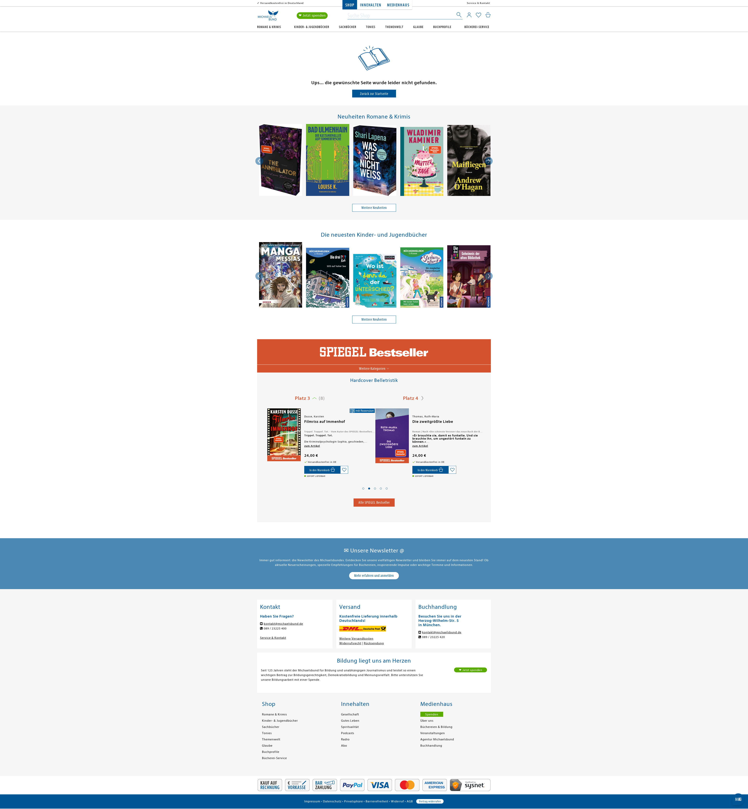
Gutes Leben (350, 720)
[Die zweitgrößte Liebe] (283, 435)
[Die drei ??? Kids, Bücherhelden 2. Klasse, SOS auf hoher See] (327, 278)
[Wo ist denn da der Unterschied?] (374, 281)
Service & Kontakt (478, 3)
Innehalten (370, 5)
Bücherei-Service (476, 27)
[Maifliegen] (468, 161)
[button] (363, 488)
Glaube (418, 27)
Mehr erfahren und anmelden (374, 575)
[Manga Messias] (280, 275)
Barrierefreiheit (377, 801)
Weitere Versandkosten (356, 638)
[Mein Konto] (469, 15)
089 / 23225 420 (433, 637)
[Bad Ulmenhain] (327, 160)
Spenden (431, 714)
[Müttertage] (422, 162)
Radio (345, 739)
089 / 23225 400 (275, 628)
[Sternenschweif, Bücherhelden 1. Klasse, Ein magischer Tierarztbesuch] (422, 278)
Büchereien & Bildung (436, 727)
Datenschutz (332, 801)
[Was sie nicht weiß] (374, 161)
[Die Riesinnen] (391, 434)
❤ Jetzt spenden (312, 15)
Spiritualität (350, 727)
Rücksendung (374, 643)
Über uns (426, 720)
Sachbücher (347, 27)
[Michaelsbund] (268, 17)
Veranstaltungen (432, 733)
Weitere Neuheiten (374, 207)
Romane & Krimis (269, 27)
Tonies (370, 27)
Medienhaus (398, 5)
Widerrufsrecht (350, 643)
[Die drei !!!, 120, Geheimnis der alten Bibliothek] (468, 277)
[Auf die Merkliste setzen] (344, 470)
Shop (349, 5)
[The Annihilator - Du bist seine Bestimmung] (280, 160)
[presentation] (259, 161)
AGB (410, 801)
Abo (344, 745)
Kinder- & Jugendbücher (311, 27)
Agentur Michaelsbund (437, 739)
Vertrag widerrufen (430, 801)
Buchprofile (442, 27)
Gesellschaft (350, 714)
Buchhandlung (431, 745)
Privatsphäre (353, 801)
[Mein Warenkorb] (488, 15)
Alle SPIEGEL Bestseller (374, 502)
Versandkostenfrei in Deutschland (282, 3)
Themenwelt (394, 27)
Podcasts (347, 733)
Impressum (312, 801)
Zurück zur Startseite (374, 93)
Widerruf (397, 801)
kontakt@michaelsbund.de (283, 624)
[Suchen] (459, 15)
